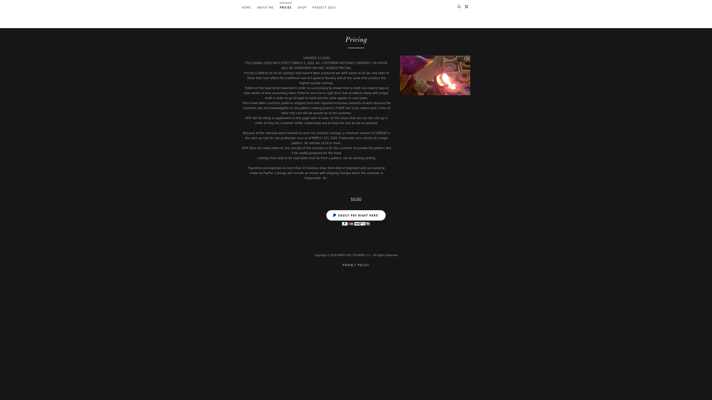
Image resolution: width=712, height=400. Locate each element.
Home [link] (246, 7)
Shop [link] (302, 7)
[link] (466, 6)
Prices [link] (286, 7)
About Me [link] (265, 7)
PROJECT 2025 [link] (324, 7)
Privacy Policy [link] (356, 265)
